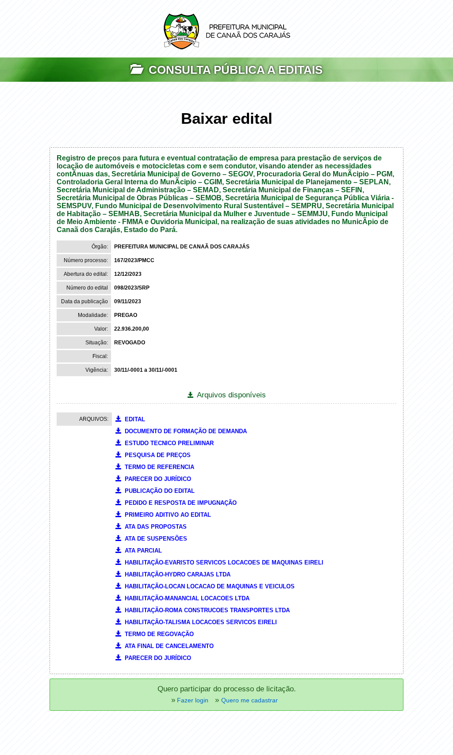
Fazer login (191, 700)
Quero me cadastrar (249, 700)
